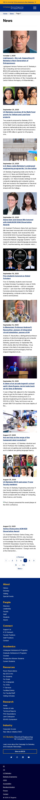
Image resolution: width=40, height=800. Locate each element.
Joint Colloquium (9, 717)
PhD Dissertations (9, 714)
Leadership (7, 609)
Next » (21, 568)
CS (4, 770)
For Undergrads (8, 682)
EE (4, 766)
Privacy (5, 790)
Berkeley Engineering (10, 777)
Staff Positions (8, 638)
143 (23, 565)
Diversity (6, 591)
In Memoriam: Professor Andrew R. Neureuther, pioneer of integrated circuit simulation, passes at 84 (17, 329)
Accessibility (7, 783)
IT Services (7, 688)
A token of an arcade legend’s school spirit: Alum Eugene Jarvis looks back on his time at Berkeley (19, 386)
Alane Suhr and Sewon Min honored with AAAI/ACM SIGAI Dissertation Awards (18, 222)
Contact (6, 641)
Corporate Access (9, 729)
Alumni (5, 620)
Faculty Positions (9, 635)
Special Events (8, 596)
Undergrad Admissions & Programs (15, 650)
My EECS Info (8, 674)
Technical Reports (9, 711)
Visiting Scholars (9, 696)
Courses (6, 656)
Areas (5, 705)
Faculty (5, 611)
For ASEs (6, 685)
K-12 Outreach (8, 632)
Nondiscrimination (9, 787)
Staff (5, 614)
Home (5, 13)
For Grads (6, 679)
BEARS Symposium (10, 719)
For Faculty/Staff (9, 693)
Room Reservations (10, 671)
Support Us (7, 629)
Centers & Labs (8, 708)
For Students (7, 676)
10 (16, 565)
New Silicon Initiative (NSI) (12, 732)
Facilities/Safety (8, 690)
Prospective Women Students (13, 658)
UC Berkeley (7, 773)
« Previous (20, 557)
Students (6, 617)
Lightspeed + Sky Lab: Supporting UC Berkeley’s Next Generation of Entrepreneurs (19, 60)
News (12, 13)
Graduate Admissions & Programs (15, 653)
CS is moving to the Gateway (24, 2)
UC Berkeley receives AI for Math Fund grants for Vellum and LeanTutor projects (19, 114)
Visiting (5, 594)
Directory (6, 606)
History (5, 588)
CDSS (5, 780)
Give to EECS (20, 751)
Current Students (9, 661)
